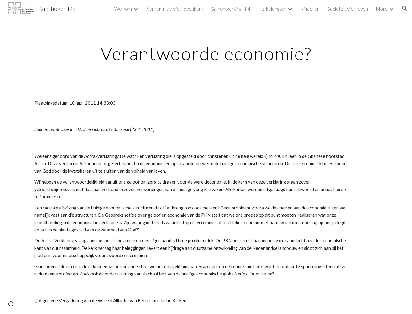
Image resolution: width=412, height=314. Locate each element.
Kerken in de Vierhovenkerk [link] (174, 8)
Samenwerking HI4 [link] (230, 8)
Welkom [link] (123, 8)
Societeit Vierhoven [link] (347, 8)
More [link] (382, 8)
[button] (405, 8)
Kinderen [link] (309, 8)
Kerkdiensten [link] (272, 8)
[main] (206, 53)
